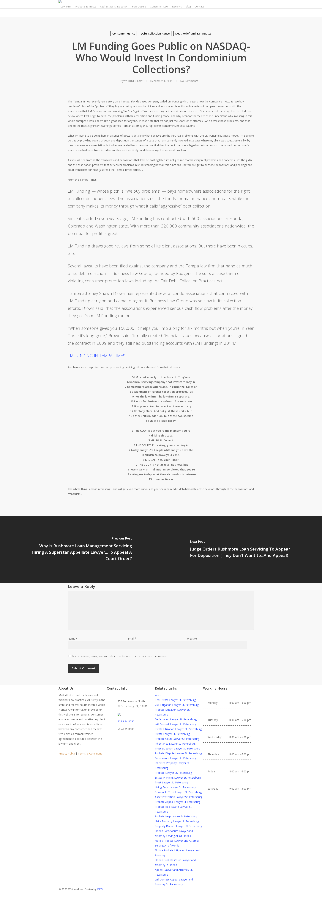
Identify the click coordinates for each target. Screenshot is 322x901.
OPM (100, 889)
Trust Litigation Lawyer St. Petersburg (177, 748)
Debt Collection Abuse (155, 33)
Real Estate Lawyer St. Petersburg (175, 700)
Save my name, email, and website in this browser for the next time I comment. (120, 656)
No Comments (189, 81)
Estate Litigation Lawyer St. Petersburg (178, 729)
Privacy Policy (67, 753)
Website (192, 638)
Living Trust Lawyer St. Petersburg (175, 787)
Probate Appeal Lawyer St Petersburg (177, 802)
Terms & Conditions (90, 753)
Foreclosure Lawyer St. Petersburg (175, 758)
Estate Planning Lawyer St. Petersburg (178, 777)
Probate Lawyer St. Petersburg (173, 772)
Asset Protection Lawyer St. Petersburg (178, 797)
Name (73, 638)
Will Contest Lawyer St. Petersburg (175, 724)
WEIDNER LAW (133, 81)
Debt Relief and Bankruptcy (193, 33)
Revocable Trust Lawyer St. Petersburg (178, 792)
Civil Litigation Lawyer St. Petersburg (177, 705)
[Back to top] (161, 898)
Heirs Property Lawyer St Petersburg (177, 821)
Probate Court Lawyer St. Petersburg (177, 739)
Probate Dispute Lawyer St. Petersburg (178, 753)
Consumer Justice (123, 33)
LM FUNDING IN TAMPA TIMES (96, 355)
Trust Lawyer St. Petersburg (171, 782)
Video (158, 695)
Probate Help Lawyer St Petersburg (176, 816)
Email (131, 638)
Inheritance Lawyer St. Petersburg (175, 743)
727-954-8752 (126, 721)
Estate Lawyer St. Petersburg (172, 734)
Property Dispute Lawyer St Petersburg (178, 826)
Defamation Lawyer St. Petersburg (176, 719)
